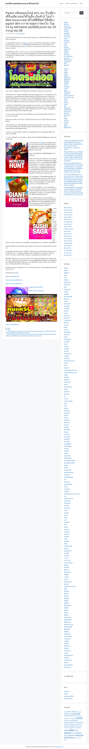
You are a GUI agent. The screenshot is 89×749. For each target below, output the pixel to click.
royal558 (66, 451)
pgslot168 (66, 420)
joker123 (66, 24)
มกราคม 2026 (68, 224)
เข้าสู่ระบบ (66, 691)
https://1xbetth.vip (69, 95)
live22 (65, 43)
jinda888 (66, 348)
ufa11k (65, 515)
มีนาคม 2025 (67, 248)
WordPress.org (68, 698)
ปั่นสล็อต (66, 565)
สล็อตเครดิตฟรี (68, 619)
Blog (81, 3)
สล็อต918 (66, 603)
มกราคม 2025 (67, 252)
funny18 (66, 329)
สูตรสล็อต (66, 631)
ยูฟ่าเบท (66, 579)
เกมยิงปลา (66, 641)
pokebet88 (67, 429)
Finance (66, 325)
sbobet (66, 465)
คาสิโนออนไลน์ (68, 546)
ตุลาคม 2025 (67, 231)
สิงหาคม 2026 (67, 207)
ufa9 (65, 524)
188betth (66, 272)
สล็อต (42, 142)
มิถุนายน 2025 (68, 240)
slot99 (66, 74)
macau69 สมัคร (66, 718)
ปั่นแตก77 (66, 569)
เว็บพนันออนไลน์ (68, 655)
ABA (65, 287)
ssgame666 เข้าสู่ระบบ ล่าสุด (72, 493)
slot (65, 106)
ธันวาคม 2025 (68, 226)
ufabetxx (66, 529)
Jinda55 (66, 346)
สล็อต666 (25, 43)
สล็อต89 (66, 600)
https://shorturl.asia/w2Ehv (36, 290)
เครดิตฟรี (66, 643)
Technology (67, 503)
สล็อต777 (66, 596)
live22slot (66, 367)
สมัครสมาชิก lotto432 (70, 586)
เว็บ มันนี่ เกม (67, 650)
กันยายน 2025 (68, 233)
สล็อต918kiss (67, 605)
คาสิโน (66, 543)
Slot (65, 479)
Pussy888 (66, 441)
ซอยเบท (66, 548)
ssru (65, 496)
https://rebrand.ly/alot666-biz (14, 280)
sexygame (67, 474)
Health (66, 337)
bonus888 (67, 306)
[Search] (81, 13)
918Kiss (66, 280)
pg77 (65, 403)
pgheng (66, 408)
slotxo (65, 90)
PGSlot (8, 328)
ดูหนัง (65, 45)
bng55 (66, 301)
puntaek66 (67, 436)
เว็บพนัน (66, 653)
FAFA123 (66, 322)
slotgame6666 (68, 484)
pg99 (71, 718)
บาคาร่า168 (67, 36)
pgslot (65, 38)
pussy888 (66, 33)
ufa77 (65, 520)
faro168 (66, 713)
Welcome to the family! (71, 3)
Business (66, 310)
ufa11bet (66, 512)
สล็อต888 (66, 81)
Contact (61, 3)
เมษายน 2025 (67, 245)
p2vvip (66, 389)
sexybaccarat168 (68, 472)
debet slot (67, 315)
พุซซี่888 (66, 574)
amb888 (66, 294)
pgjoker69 (67, 413)
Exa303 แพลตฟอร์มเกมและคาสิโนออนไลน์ (22, 3)
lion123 (66, 363)
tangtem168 (67, 501)
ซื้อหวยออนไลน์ (68, 59)
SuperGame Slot (68, 498)
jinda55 (66, 72)
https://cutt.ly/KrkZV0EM (36, 287)
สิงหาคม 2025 (67, 236)
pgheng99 (67, 40)
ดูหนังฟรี (66, 31)
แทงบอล (66, 662)
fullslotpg (66, 42)
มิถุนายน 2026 (68, 212)
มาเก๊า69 (66, 577)
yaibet (65, 539)
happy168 (66, 334)
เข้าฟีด (66, 693)
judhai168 (66, 358)
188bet (66, 270)
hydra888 (66, 341)
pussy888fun (67, 444)
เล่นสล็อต (66, 648)
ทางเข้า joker (67, 111)
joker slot (66, 113)
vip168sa (66, 536)
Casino (66, 313)
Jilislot (65, 344)
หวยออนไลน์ (67, 61)
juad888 (66, 356)
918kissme (67, 284)
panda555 (67, 391)
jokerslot (66, 122)
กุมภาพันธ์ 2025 (68, 250)
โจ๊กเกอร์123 (67, 115)
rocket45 (66, 448)
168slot (66, 268)
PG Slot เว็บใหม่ (68, 401)
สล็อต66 (66, 76)
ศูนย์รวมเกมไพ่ (68, 581)
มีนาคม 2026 (67, 219)
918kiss (66, 22)
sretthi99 (66, 491)
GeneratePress (59, 746)
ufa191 (66, 517)
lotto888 (66, 377)
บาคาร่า (66, 88)
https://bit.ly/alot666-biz (12, 276)
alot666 (16, 273)
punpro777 (67, 58)
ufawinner (67, 534)
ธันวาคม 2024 (68, 255)
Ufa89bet (66, 522)
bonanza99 (67, 303)
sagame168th (68, 27)
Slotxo (65, 486)
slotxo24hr (67, 489)
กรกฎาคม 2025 (68, 238)
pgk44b (66, 415)
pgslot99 (66, 427)
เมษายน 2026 (67, 217)
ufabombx (67, 531)
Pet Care (66, 394)
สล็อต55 (66, 593)
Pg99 (65, 406)
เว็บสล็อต (66, 657)
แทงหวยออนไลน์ (68, 665)
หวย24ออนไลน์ (68, 636)
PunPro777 (67, 434)
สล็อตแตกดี (67, 629)
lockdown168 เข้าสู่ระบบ (70, 370)
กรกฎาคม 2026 (68, 210)
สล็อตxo (66, 125)
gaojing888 (67, 332)
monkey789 (67, 382)
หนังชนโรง (67, 26)
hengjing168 (67, 339)
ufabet (66, 527)
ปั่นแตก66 (66, 54)
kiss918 (66, 102)
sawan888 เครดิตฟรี (69, 460)
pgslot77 (66, 52)
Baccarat (66, 299)
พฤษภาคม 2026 (68, 214)
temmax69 (67, 508)
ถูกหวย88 (66, 553)
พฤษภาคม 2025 (68, 243)
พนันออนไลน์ (67, 572)
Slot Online (67, 482)
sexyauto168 (67, 470)
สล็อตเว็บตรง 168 (68, 624)
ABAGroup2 (67, 289)
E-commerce (67, 320)
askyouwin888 (68, 296)
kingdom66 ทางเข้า (69, 360)
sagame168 (67, 455)
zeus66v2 (66, 541)
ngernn (66, 384)
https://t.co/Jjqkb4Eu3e (12, 324)
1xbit (65, 277)
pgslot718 (66, 422)
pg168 (65, 70)
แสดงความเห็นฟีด (68, 696)
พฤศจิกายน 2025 (68, 229)
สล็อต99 (66, 608)
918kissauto (67, 282)
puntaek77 (67, 439)
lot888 (65, 375)
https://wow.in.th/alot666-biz (14, 283)
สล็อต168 (66, 65)
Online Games (68, 387)
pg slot (66, 100)
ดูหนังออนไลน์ (67, 109)
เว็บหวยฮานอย (68, 660)
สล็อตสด (66, 615)
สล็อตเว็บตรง (67, 77)
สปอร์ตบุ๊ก (66, 584)
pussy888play (68, 446)
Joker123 (66, 351)
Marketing (67, 379)
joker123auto (67, 353)
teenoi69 (66, 505)
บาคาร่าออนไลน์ (68, 56)
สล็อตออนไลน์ (67, 127)
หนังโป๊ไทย (67, 93)
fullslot (66, 327)
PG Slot (66, 398)
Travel (65, 510)
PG (65, 396)
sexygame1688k (68, 477)
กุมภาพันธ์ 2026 (68, 221)
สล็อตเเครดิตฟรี (68, 627)
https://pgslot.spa (69, 97)
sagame (66, 453)
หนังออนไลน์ (67, 49)
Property (66, 432)
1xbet (65, 275)
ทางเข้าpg (66, 555)
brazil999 (66, 308)
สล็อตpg (66, 610)
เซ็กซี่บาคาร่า (67, 646)
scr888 (66, 467)
